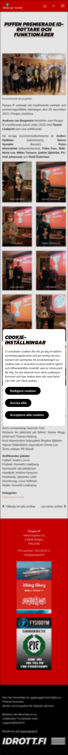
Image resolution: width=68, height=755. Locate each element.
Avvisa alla (18, 403)
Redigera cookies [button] (23, 391)
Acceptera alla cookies (27, 415)
